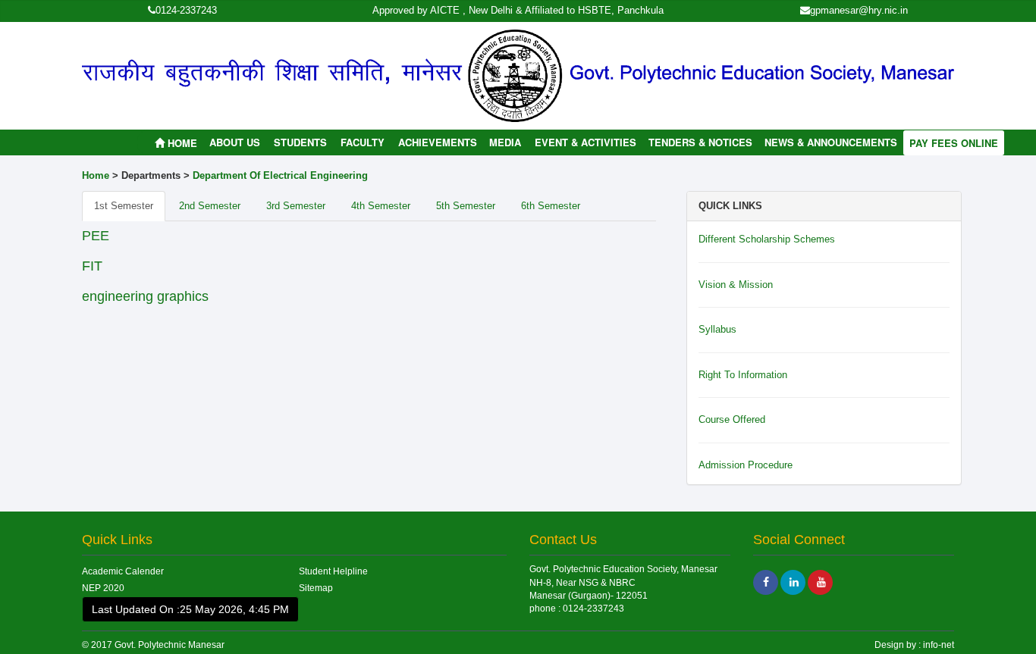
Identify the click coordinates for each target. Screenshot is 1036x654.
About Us (234, 142)
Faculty (363, 142)
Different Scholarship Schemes (767, 239)
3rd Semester (295, 205)
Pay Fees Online (953, 143)
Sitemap (316, 588)
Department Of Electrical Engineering (280, 175)
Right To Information (743, 374)
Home (182, 143)
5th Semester (465, 205)
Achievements (437, 142)
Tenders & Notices (700, 142)
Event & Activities (585, 142)
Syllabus (717, 329)
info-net (937, 645)
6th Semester (550, 205)
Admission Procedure (746, 465)
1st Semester (123, 205)
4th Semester (380, 205)
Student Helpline (333, 571)
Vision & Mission (736, 284)
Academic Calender (123, 571)
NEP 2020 (103, 588)
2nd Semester (209, 205)
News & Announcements (830, 142)
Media (505, 142)
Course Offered (732, 419)
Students (300, 142)
